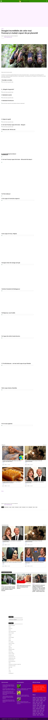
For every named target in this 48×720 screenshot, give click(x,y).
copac (10, 507)
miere (44, 705)
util (36, 713)
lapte (41, 705)
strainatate (30, 507)
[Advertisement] (24, 14)
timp (33, 507)
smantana (34, 711)
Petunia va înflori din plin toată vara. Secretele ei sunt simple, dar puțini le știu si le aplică (8, 685)
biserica (44, 697)
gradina (38, 703)
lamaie (38, 705)
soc (27, 507)
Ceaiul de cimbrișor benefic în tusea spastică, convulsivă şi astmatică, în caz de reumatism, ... (23, 702)
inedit (20, 507)
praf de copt (38, 708)
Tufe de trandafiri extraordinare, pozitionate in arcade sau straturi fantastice (8, 697)
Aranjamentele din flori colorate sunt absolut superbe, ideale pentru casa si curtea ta (9, 701)
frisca (42, 702)
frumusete (16, 507)
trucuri (38, 711)
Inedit (2, 28)
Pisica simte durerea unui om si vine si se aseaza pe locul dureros (24, 587)
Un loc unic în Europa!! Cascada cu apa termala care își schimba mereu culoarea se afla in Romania (8, 588)
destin (13, 507)
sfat (43, 710)
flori (39, 702)
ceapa (34, 700)
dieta (44, 700)
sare (38, 710)
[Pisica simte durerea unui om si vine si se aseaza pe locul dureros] (24, 578)
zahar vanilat (42, 714)
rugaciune (42, 708)
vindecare (34, 714)
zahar (38, 714)
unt (42, 711)
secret (41, 710)
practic (34, 708)
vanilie (39, 713)
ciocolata (37, 700)
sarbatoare (34, 710)
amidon (34, 697)
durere (34, 702)
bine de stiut (6, 507)
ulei (40, 711)
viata (36, 507)
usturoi (34, 713)
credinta (41, 700)
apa (37, 697)
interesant (23, 507)
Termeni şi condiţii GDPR (23, 718)
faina (37, 702)
